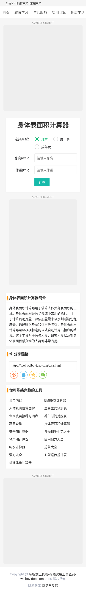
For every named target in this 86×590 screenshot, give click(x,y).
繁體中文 (35, 3)
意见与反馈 (50, 585)
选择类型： (23, 139)
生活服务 (40, 12)
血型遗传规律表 (55, 454)
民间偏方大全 (54, 439)
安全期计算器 (18, 431)
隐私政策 (34, 585)
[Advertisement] (43, 68)
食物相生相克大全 (57, 431)
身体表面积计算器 (57, 423)
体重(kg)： (23, 170)
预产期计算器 (18, 439)
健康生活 (78, 12)
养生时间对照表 (55, 415)
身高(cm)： (23, 158)
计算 (42, 182)
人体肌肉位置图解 (22, 408)
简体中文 (22, 3)
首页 (6, 12)
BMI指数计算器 (55, 400)
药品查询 (15, 423)
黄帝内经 (15, 400)
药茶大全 (50, 447)
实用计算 (59, 12)
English (10, 3)
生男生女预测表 (55, 408)
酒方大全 (15, 454)
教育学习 (21, 12)
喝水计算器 (17, 447)
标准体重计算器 (20, 462)
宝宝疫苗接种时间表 (23, 415)
